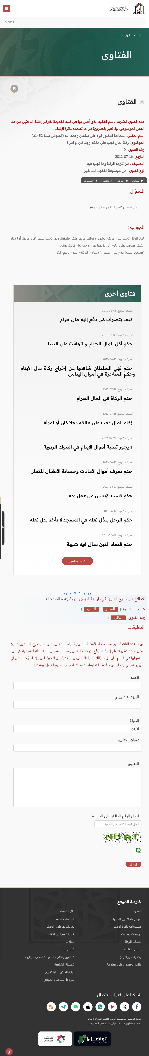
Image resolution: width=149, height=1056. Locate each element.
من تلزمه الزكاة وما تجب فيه (108, 163)
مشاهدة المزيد (77, 561)
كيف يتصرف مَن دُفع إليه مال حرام (96, 319)
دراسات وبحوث (131, 934)
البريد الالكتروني (126, 696)
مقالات (70, 942)
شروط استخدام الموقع (59, 979)
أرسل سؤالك (132, 949)
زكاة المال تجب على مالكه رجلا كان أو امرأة (88, 422)
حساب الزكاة (133, 942)
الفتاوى (136, 911)
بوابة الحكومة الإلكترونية (58, 972)
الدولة (134, 720)
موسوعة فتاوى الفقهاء (126, 919)
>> (65, 592)
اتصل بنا (68, 949)
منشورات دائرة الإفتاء (127, 926)
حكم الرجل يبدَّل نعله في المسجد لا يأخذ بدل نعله (81, 520)
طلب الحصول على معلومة (124, 964)
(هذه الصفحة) (57, 598)
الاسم (135, 677)
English (9, 22)
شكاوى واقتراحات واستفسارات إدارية (49, 957)
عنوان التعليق (128, 739)
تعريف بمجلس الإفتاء (60, 926)
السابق (109, 609)
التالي (91, 609)
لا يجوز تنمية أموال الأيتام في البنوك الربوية (88, 447)
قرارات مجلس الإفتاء (61, 934)
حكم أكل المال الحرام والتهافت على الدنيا (90, 344)
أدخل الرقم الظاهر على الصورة (115, 816)
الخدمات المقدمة (63, 919)
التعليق (133, 763)
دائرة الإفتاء (67, 911)
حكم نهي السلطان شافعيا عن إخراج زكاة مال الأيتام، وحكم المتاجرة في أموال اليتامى (77, 371)
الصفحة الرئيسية (130, 35)
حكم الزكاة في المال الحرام (105, 398)
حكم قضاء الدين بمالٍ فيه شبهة (100, 544)
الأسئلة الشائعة (64, 964)
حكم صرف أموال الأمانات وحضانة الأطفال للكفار (82, 471)
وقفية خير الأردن (130, 957)
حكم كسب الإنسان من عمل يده (101, 495)
